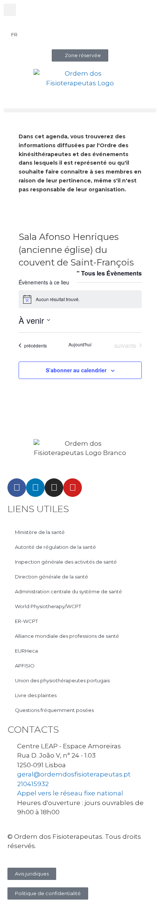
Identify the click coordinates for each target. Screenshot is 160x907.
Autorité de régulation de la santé (55, 547)
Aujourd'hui (80, 344)
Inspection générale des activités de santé (66, 562)
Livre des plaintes (36, 695)
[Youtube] (72, 487)
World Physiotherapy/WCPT (48, 606)
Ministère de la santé (40, 532)
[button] (10, 10)
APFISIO (25, 666)
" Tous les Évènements (109, 273)
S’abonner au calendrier (76, 370)
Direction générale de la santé (51, 577)
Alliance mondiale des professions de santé (67, 636)
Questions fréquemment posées (54, 710)
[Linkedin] (35, 487)
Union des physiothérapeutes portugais (62, 680)
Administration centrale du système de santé (68, 591)
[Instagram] (54, 487)
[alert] (80, 299)
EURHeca (26, 651)
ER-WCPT (26, 621)
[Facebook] (16, 487)
